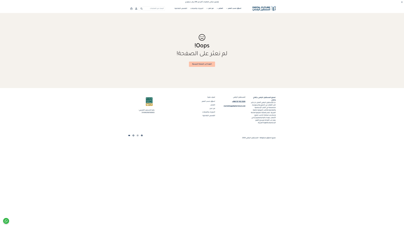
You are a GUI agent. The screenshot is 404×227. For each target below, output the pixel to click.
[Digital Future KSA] (264, 8)
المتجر (221, 8)
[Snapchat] (133, 135)
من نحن (211, 8)
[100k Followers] (137, 135)
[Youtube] (129, 135)
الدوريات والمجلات (196, 8)
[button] (131, 8)
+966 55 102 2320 (238, 102)
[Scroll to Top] (4, 215)
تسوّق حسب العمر (234, 8)
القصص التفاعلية (181, 8)
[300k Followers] (142, 135)
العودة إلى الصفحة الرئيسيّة (202, 64)
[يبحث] (141, 8)
